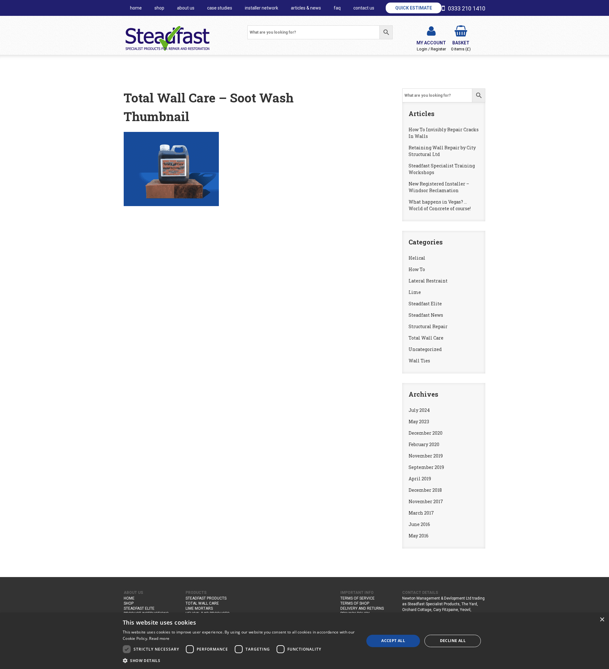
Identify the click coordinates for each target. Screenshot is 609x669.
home (136, 7)
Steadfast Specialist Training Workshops (442, 169)
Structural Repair (428, 326)
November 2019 (426, 456)
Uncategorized (425, 349)
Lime (415, 292)
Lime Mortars (199, 608)
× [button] (601, 619)
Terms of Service (357, 598)
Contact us (363, 7)
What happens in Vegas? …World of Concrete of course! (440, 205)
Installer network (261, 7)
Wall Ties (419, 361)
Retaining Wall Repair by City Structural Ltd (442, 151)
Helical (417, 258)
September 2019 (426, 467)
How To (417, 269)
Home (129, 598)
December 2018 (425, 490)
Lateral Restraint (428, 281)
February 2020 (424, 444)
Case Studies (219, 7)
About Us (185, 7)
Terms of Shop (354, 603)
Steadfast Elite (425, 304)
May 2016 (419, 536)
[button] (240, 660)
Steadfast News (426, 315)
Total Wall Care (426, 338)
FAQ (337, 7)
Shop (159, 7)
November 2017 (426, 501)
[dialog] (304, 641)
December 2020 (425, 433)
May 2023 (419, 422)
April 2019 (420, 479)
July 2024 (419, 410)
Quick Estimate (413, 7)
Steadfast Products (206, 598)
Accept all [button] (393, 640)
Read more (159, 638)
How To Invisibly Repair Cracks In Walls (444, 133)
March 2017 (421, 513)
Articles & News (306, 7)
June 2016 (419, 524)
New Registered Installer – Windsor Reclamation (439, 187)
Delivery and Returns (362, 608)
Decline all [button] (453, 640)
